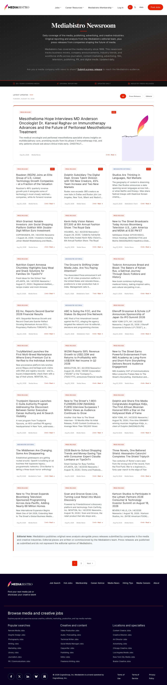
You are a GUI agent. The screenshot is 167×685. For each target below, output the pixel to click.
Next (89, 563)
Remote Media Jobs (16, 630)
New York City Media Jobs (124, 657)
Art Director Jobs (120, 639)
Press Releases (135, 96)
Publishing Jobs (67, 652)
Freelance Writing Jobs (70, 661)
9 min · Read (49, 433)
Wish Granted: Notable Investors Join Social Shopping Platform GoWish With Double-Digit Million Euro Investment (34, 226)
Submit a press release (90, 69)
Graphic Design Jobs (16, 635)
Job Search (55, 583)
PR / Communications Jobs (19, 661)
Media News (113, 583)
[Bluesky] (36, 676)
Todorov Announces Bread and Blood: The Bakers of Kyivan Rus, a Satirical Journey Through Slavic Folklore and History (130, 270)
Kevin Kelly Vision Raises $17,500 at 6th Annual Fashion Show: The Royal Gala (82, 224)
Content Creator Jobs (122, 630)
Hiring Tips (128, 583)
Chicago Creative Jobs (122, 648)
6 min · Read (49, 334)
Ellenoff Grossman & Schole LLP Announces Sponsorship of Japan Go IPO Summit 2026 (131, 314)
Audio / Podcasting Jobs (71, 635)
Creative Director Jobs (122, 635)
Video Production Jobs (70, 630)
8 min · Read (145, 247)
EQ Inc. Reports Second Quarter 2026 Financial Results (35, 313)
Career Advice (97, 583)
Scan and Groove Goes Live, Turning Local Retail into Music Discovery (82, 496)
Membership (81, 583)
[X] (19, 676)
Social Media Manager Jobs (72, 644)
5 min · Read (145, 203)
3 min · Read (110, 155)
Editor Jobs (65, 657)
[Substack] (44, 676)
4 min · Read (49, 247)
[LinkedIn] (28, 676)
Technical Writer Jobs (69, 639)
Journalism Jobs (15, 657)
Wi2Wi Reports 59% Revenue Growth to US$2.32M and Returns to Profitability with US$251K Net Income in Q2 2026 (81, 357)
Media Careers (143, 583)
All (123, 96)
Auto (141, 7)
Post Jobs (155, 7)
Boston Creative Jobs (122, 661)
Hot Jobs (68, 583)
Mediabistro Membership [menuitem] (99, 7)
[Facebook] (11, 676)
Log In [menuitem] (120, 7)
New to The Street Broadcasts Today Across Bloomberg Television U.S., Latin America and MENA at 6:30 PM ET (130, 226)
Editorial (149, 96)
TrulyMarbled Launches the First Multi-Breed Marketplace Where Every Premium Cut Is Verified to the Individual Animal (35, 356)
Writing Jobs (13, 644)
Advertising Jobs (120, 644)
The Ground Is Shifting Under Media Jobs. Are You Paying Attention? (81, 267)
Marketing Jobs (14, 648)
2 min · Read (49, 203)
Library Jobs (13, 652)
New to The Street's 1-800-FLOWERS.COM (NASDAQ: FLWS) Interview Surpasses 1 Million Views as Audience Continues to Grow (81, 407)
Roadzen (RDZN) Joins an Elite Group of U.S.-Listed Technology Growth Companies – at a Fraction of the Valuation (34, 179)
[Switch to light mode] (130, 7)
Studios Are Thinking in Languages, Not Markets (126, 176)
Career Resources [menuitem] (73, 7)
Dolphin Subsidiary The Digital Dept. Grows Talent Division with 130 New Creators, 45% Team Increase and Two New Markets (82, 181)
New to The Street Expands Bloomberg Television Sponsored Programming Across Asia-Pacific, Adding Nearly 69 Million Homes (32, 500)
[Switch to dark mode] (135, 7)
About (156, 583)
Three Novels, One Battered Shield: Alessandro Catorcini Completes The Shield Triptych (130, 453)
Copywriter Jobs (67, 648)
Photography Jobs (15, 639)
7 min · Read (97, 293)
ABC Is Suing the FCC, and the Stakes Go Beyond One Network (83, 313)
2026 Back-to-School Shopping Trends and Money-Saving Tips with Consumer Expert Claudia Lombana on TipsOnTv (82, 455)
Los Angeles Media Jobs (123, 652)
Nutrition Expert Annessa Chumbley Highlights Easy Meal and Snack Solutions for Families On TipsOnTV (35, 269)
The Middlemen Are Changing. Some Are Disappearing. (34, 452)
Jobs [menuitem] (57, 7)
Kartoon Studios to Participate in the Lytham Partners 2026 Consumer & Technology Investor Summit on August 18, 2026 (131, 500)
